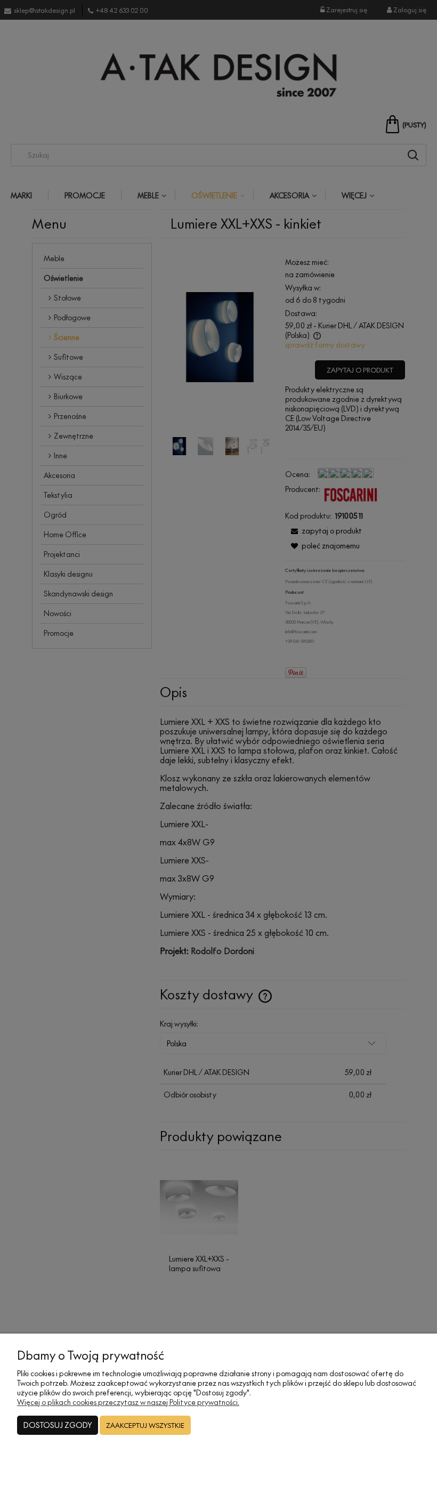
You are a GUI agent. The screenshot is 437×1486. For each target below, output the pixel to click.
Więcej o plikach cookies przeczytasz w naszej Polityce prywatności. (128, 1402)
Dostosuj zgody (57, 1425)
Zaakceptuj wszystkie (145, 1425)
